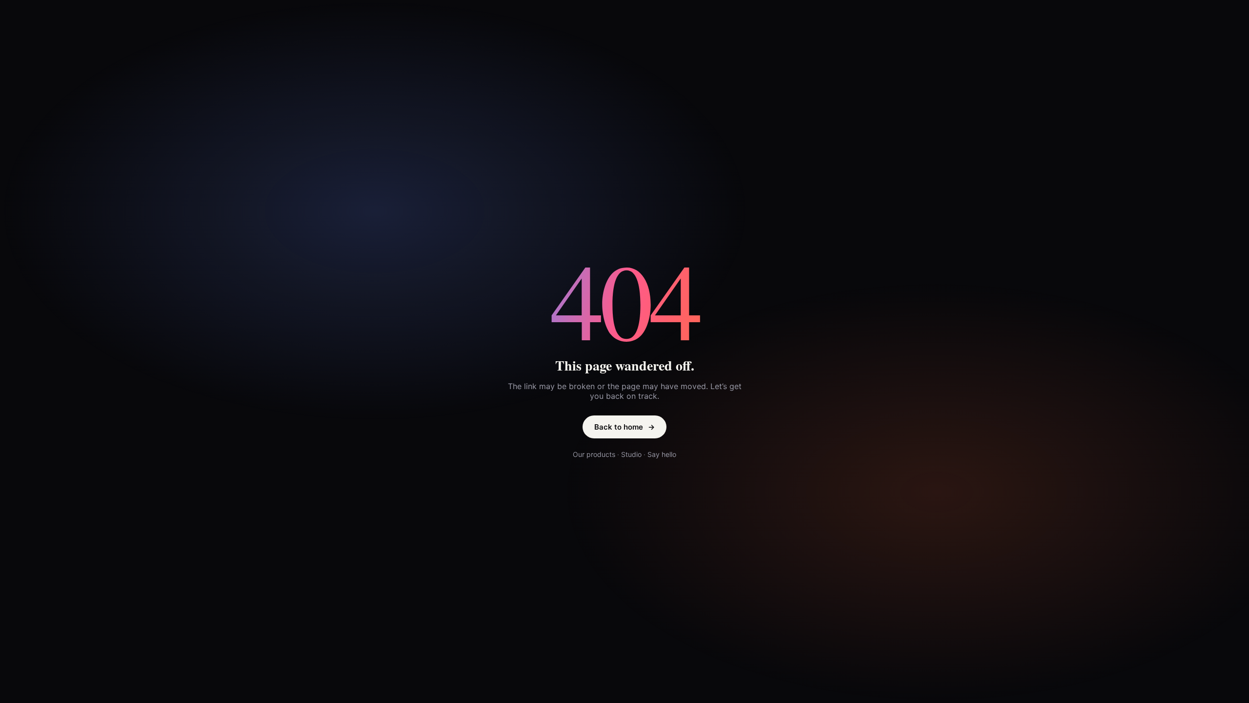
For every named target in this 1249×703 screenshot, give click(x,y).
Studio (631, 454)
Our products (594, 454)
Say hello (661, 454)
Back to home (624, 427)
